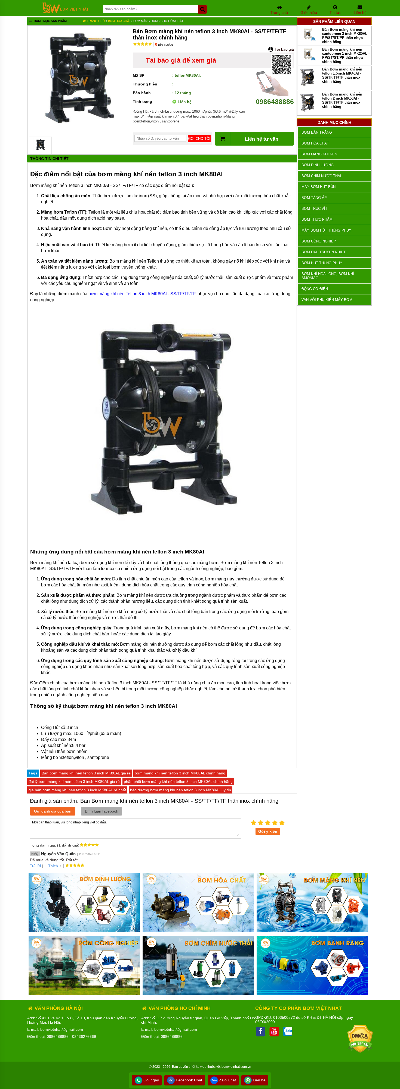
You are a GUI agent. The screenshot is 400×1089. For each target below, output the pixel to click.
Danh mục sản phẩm (50, 21)
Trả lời (35, 865)
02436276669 (84, 1036)
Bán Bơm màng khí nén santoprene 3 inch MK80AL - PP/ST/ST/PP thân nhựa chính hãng (346, 35)
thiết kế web (198, 1067)
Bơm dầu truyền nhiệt (323, 252)
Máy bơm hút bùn (318, 187)
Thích (53, 866)
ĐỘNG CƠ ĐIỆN (314, 289)
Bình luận (164, 44)
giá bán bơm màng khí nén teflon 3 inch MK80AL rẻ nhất (77, 790)
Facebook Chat (188, 1080)
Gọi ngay (150, 1080)
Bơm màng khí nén (319, 154)
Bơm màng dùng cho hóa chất (158, 21)
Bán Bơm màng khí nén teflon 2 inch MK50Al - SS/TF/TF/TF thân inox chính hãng (342, 100)
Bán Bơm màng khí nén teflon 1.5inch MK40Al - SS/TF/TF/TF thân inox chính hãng (342, 75)
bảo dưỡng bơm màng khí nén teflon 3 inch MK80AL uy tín (180, 790)
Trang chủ (95, 21)
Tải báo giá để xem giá (181, 60)
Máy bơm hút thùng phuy (326, 230)
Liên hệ (259, 1080)
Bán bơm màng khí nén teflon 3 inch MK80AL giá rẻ (86, 773)
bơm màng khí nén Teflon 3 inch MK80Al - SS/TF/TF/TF (141, 293)
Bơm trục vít (314, 209)
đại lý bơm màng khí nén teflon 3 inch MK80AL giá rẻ (74, 781)
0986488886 (275, 101)
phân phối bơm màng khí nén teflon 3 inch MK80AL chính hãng (178, 781)
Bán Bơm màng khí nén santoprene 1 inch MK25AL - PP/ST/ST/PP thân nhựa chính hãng (346, 55)
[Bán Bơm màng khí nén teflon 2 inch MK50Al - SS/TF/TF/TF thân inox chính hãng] (307, 112)
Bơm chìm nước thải (321, 176)
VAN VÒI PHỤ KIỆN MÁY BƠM (326, 300)
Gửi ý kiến (267, 831)
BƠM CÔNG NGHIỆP (318, 241)
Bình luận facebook (101, 811)
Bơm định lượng (317, 165)
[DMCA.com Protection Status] (360, 1051)
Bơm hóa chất (119, 21)
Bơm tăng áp (314, 198)
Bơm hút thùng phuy (321, 263)
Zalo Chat (227, 1080)
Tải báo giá (283, 49)
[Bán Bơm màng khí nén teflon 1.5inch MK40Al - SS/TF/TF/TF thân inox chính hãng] (307, 87)
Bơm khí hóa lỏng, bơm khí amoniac (327, 276)
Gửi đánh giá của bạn (52, 811)
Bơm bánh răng (316, 132)
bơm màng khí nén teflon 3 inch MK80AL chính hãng (180, 773)
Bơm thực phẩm (317, 219)
